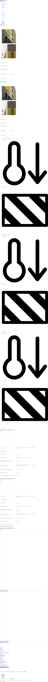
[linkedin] (0, 669)
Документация (2, 649)
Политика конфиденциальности (4, 652)
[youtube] (2, 669)
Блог (3, 6)
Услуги (1, 651)
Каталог (1, 658)
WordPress (25, 671)
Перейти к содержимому (3, 0)
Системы (3, 5)
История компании (2, 655)
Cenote (16, 671)
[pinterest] (3, 669)
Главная (3, 2)
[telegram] (5, 669)
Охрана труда (2, 659)
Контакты (3, 7)
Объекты (3, 14)
